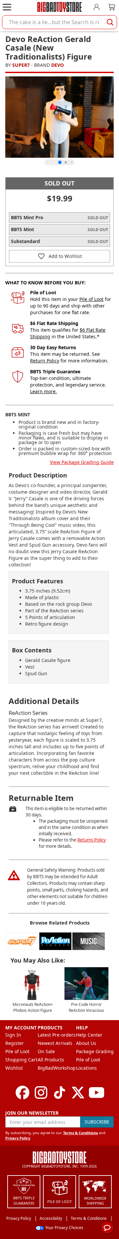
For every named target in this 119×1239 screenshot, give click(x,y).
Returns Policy (91, 840)
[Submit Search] (110, 22)
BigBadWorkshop (57, 1068)
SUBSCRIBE (97, 1122)
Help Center (89, 1035)
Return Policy (44, 360)
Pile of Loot (91, 299)
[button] (59, 256)
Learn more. (43, 391)
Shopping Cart (21, 1059)
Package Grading (95, 1051)
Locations (86, 1068)
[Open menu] (7, 7)
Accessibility (51, 1218)
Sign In (13, 1035)
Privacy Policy (17, 1138)
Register (14, 1043)
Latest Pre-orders (57, 1035)
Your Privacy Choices (64, 1227)
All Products (51, 1059)
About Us (86, 1043)
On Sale (46, 1051)
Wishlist (14, 1068)
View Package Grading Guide (82, 462)
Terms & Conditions (80, 1132)
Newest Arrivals (55, 1043)
